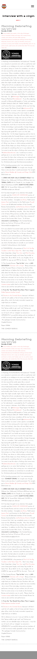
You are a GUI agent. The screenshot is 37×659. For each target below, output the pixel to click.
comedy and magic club (16, 35)
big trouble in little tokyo (17, 33)
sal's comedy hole (20, 45)
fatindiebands (15, 39)
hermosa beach (28, 39)
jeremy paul (27, 41)
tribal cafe (4, 47)
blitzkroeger (26, 33)
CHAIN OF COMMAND (20, 195)
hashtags (22, 39)
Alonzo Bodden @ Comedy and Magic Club (18, 172)
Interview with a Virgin (17, 265)
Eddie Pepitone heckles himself (10, 292)
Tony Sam (19, 253)
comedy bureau (26, 35)
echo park (15, 37)
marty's (9, 43)
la (7, 43)
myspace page (5, 284)
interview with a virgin (12, 41)
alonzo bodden (6, 33)
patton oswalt (4, 45)
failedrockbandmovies (6, 39)
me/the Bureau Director (23, 207)
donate (10, 37)
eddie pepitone (21, 37)
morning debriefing (23, 43)
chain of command (5, 35)
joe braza (3, 43)
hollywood (3, 41)
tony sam (32, 45)
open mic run (32, 43)
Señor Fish (27, 45)
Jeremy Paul (5, 202)
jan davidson (21, 41)
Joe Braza (24, 200)
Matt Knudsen (30, 253)
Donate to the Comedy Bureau (12, 295)
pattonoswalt (27, 108)
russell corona (12, 45)
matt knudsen (15, 43)
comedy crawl (4, 37)
